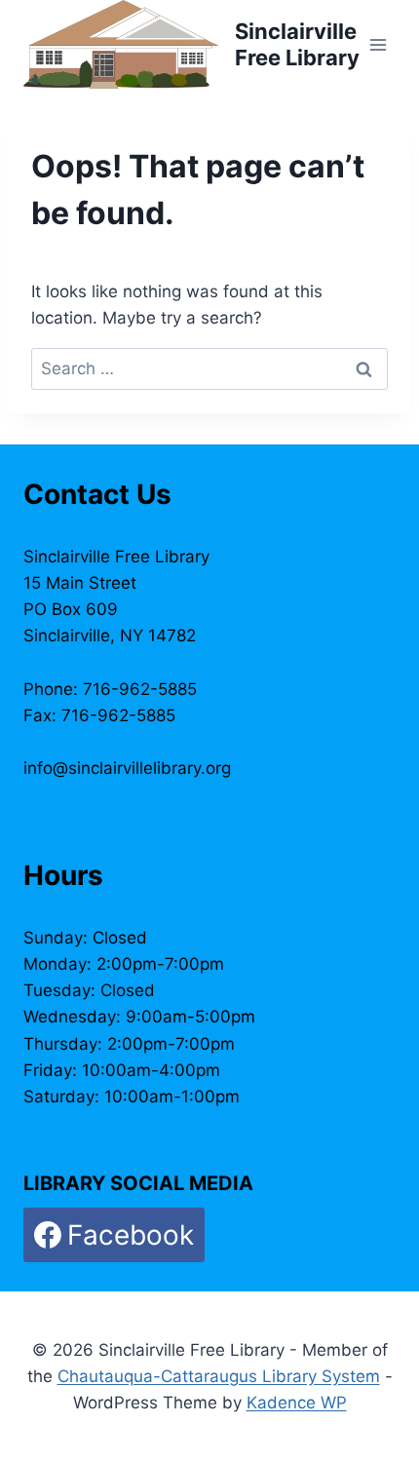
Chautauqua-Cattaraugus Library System (218, 1376)
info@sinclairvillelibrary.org (127, 768)
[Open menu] (378, 44)
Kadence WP (297, 1402)
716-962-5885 (140, 689)
